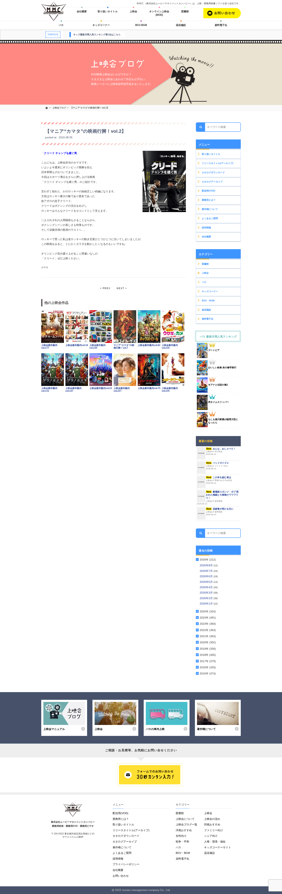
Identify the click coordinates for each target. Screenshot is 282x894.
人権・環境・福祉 (215, 841)
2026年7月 (207, 570)
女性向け (181, 835)
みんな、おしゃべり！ (221, 451)
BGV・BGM (208, 300)
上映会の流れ (212, 818)
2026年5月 (207, 581)
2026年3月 (207, 592)
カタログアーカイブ (212, 181)
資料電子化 (221, 25)
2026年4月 (207, 587)
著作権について (210, 209)
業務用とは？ (209, 200)
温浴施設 (181, 25)
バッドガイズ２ (217, 466)
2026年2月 (207, 598)
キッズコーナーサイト (217, 847)
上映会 (133, 11)
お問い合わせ (121, 875)
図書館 (185, 11)
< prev (105, 288)
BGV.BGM (141, 25)
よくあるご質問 (210, 218)
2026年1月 (207, 603)
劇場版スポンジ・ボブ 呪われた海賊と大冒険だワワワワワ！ (218, 497)
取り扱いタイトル (108, 11)
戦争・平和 (182, 841)
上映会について (185, 818)
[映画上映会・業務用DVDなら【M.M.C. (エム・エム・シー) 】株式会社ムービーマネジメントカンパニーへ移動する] (46, 107)
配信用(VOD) (208, 190)
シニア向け (211, 835)
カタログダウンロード (213, 172)
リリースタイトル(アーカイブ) (217, 163)
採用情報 (206, 227)
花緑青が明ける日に (219, 512)
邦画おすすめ (212, 824)
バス (61, 25)
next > (122, 288)
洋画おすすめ (184, 830)
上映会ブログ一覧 (186, 824)
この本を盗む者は (219, 480)
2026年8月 (207, 565)
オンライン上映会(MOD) (159, 13)
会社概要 (82, 11)
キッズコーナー (101, 25)
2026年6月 (207, 576)
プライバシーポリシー (126, 864)
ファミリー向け (213, 830)
